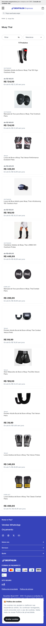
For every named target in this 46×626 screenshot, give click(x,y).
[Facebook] (9, 535)
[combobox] (23, 13)
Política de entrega (26, 589)
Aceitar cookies (12, 619)
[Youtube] (20, 535)
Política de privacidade (10, 589)
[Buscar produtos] (4, 13)
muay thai (11, 18)
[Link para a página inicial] (3, 18)
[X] (15, 535)
